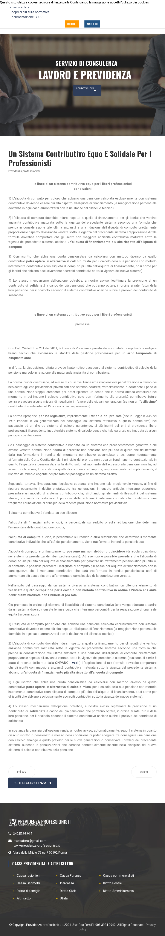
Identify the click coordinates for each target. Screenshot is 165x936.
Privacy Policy (19, 7)
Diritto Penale (112, 883)
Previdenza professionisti (24, 171)
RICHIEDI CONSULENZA (29, 783)
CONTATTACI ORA (85, 88)
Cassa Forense (70, 876)
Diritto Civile (68, 891)
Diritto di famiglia (28, 891)
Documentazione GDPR (26, 17)
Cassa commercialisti (118, 876)
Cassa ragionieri (28, 876)
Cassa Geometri (28, 883)
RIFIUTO (72, 23)
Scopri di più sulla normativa (29, 12)
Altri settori (24, 898)
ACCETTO (92, 23)
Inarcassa (67, 883)
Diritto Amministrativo (118, 891)
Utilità (64, 898)
